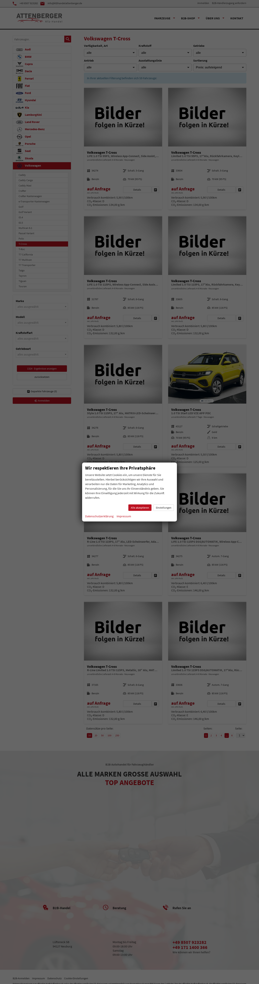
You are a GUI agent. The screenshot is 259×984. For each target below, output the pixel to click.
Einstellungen (163, 507)
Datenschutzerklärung (99, 516)
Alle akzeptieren (140, 507)
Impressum (124, 516)
